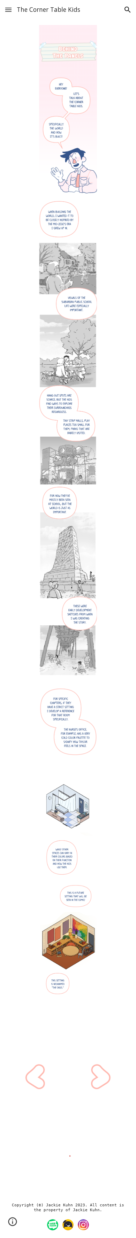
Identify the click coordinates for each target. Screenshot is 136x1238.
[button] (8, 9)
